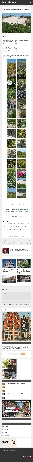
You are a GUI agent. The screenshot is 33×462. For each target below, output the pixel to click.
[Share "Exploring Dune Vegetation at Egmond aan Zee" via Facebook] (13, 237)
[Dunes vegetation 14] (21, 123)
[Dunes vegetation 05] (11, 84)
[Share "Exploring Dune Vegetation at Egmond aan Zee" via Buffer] (19, 237)
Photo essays (25, 10)
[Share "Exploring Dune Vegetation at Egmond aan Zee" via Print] (23, 237)
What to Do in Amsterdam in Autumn (10, 386)
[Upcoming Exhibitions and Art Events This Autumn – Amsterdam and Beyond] (3, 384)
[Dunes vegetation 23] (11, 173)
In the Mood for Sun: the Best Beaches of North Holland (14, 224)
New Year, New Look (21, 283)
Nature (22, 10)
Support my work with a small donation (21, 211)
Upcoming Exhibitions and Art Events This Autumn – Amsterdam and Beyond (16, 383)
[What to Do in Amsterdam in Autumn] (3, 387)
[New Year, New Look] (24, 278)
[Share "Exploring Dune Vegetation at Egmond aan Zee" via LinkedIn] (18, 237)
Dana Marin (9, 10)
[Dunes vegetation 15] (11, 133)
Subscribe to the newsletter (16, 213)
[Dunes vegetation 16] (21, 133)
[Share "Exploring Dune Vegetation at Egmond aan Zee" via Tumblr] (14, 237)
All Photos (18, 10)
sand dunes (12, 36)
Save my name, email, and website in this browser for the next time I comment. (16, 304)
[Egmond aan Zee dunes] (11, 193)
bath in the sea (23, 47)
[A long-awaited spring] (9, 279)
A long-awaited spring (7, 284)
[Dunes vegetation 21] (11, 163)
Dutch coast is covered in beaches (22, 37)
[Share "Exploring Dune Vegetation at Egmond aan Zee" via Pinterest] (16, 237)
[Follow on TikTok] (25, 456)
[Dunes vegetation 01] (11, 64)
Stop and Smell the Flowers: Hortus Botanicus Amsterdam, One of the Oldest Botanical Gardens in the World (23, 270)
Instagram (6, 205)
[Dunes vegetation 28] (21, 193)
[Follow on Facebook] (27, 456)
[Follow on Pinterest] (29, 456)
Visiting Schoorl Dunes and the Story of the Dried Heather (14, 229)
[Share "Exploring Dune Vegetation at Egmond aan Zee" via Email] (21, 237)
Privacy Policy (19, 450)
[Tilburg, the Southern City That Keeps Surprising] (3, 398)
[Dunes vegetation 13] (11, 123)
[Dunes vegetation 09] (11, 104)
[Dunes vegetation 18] (21, 143)
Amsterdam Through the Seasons (21, 209)
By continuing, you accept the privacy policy (17, 355)
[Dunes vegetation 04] (21, 74)
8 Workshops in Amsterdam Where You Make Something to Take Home (15, 390)
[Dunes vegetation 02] (21, 64)
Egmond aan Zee (11, 44)
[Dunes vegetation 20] (21, 153)
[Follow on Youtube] (30, 456)
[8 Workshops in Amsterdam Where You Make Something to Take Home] (3, 391)
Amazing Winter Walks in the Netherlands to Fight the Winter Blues (16, 223)
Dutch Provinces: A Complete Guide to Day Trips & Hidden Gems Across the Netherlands (9, 270)
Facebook (11, 205)
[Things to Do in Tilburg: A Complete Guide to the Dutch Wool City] (3, 394)
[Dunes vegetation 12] (21, 113)
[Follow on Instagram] (23, 456)
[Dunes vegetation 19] (11, 153)
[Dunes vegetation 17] (11, 143)
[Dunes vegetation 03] (11, 74)
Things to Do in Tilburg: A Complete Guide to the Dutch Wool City (15, 393)
